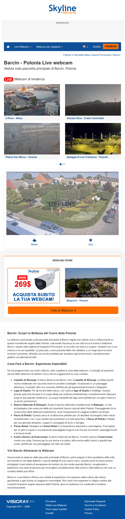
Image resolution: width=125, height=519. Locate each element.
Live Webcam (22, 46)
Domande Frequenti (94, 501)
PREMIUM (111, 46)
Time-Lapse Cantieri (56, 509)
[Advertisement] (62, 32)
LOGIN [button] (96, 46)
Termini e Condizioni (95, 505)
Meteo (34, 244)
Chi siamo (50, 501)
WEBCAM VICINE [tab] (62, 260)
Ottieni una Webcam (56, 505)
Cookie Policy (91, 509)
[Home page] (8, 46)
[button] (85, 46)
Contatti (49, 513)
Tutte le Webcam (62, 310)
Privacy (88, 513)
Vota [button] (90, 244)
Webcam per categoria (48, 46)
